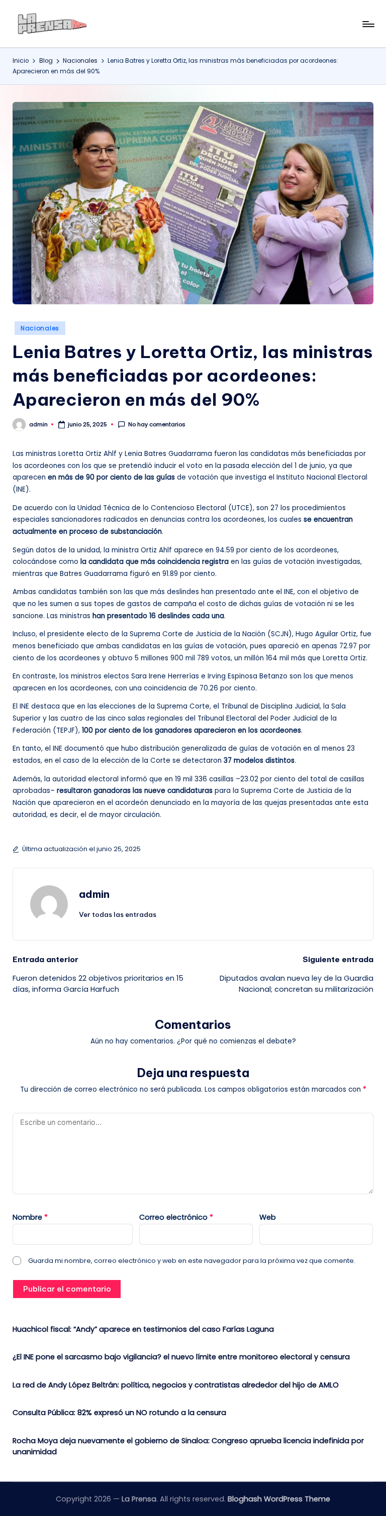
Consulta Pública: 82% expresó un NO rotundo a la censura (119, 1413)
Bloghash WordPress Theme (279, 1499)
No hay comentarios (156, 424)
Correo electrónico (176, 1217)
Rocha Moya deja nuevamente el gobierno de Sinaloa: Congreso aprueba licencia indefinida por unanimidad (188, 1446)
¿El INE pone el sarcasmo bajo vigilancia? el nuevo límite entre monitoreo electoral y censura (181, 1357)
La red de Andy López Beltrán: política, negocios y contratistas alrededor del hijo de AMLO (176, 1385)
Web (267, 1217)
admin (94, 894)
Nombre (30, 1217)
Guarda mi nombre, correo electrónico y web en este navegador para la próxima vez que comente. (191, 1260)
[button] (117, 914)
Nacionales (40, 328)
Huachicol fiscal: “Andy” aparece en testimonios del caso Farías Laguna (143, 1329)
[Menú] (367, 24)
